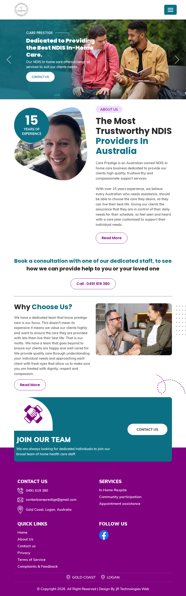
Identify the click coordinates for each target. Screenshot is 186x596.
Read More (112, 238)
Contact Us (40, 77)
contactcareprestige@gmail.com (51, 499)
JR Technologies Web (132, 589)
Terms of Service (31, 559)
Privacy (23, 553)
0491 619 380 (37, 490)
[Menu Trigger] (170, 10)
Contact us (26, 546)
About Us (25, 539)
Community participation (120, 497)
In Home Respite (113, 490)
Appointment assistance (119, 503)
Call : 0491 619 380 (93, 283)
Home (22, 532)
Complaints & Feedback (37, 566)
